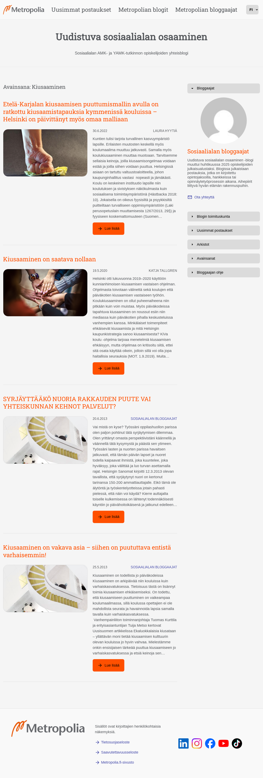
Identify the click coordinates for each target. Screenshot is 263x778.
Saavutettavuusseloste (119, 752)
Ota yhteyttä (204, 197)
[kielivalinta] (252, 9)
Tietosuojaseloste (115, 742)
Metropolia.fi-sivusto (117, 762)
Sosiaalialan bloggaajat (154, 418)
